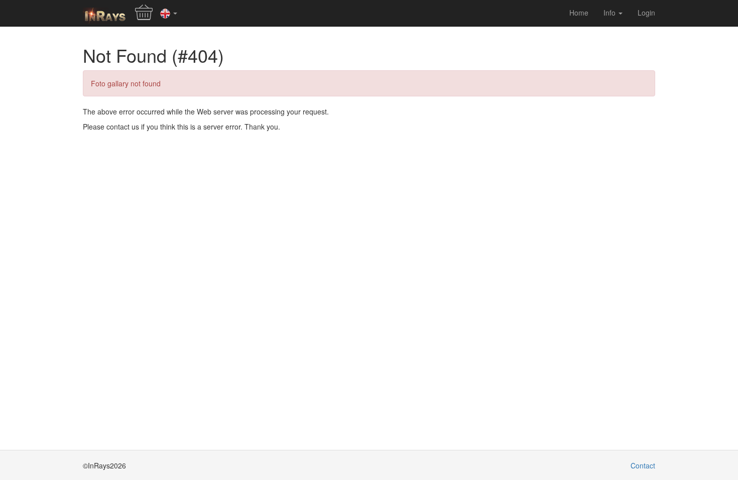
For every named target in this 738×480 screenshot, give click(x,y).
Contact (643, 465)
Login (646, 13)
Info (610, 13)
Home (578, 13)
